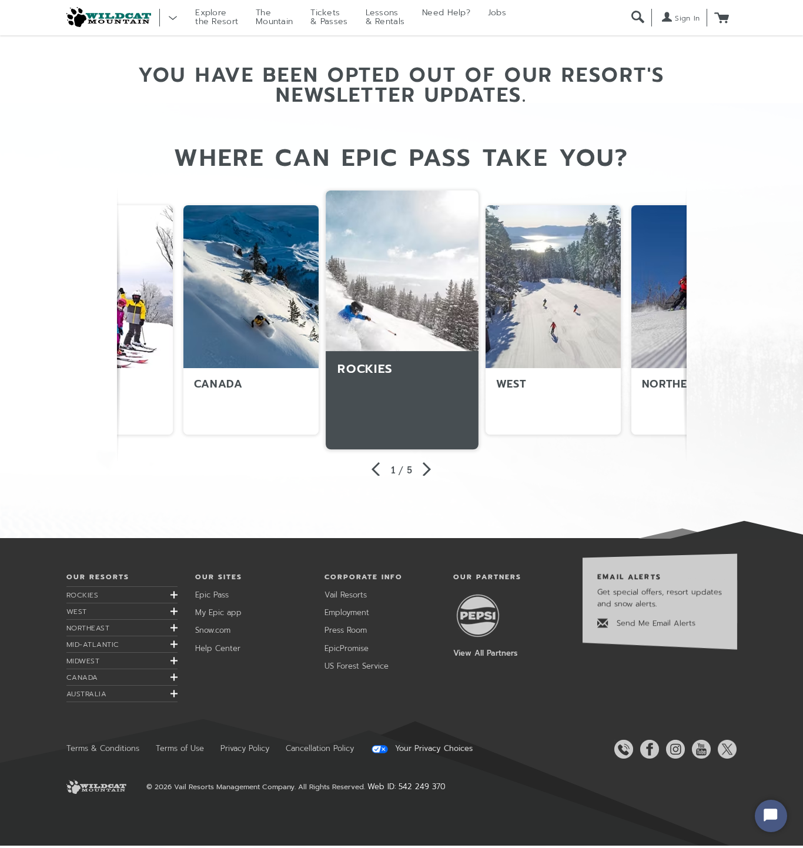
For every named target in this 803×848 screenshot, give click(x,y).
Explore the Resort (216, 17)
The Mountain (274, 17)
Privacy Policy (244, 748)
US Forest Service (356, 666)
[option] (402, 320)
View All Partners (485, 653)
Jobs (497, 12)
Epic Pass (212, 594)
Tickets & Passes (328, 17)
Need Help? (446, 12)
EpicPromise (346, 648)
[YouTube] (699, 749)
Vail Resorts (345, 594)
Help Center (217, 648)
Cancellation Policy (320, 748)
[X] (725, 749)
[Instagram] (673, 749)
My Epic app (218, 612)
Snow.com (212, 630)
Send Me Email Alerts (654, 623)
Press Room (345, 630)
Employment (346, 612)
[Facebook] (647, 749)
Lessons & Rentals (385, 17)
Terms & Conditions (102, 748)
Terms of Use (180, 748)
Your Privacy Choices (432, 748)
